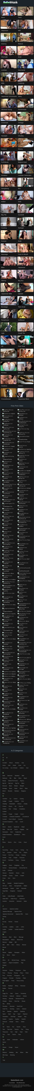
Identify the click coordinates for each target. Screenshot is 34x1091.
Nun (3, 955)
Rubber (4, 988)
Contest (4, 814)
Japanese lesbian (14, 909)
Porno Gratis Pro (22, 574)
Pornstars (9, 975)
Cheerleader (12, 803)
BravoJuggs (21, 669)
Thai (22, 1029)
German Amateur (13, 868)
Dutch (4, 837)
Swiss (17, 1021)
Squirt (19, 1014)
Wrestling (12, 1055)
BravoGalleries (21, 578)
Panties (11, 970)
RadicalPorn (21, 661)
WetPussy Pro (21, 434)
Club (10, 809)
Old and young (15, 960)
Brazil (21, 788)
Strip (25, 1016)
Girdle (4, 870)
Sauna (16, 993)
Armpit (14, 765)
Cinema (4, 806)
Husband (19, 891)
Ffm (20, 852)
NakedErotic (6, 735)
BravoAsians (6, 669)
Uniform (22, 1039)
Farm (17, 850)
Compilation (22, 809)
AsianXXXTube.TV (7, 486)
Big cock (10, 783)
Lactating (5, 926)
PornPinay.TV (6, 552)
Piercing (10, 973)
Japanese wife (19, 914)
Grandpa (5, 875)
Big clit (4, 783)
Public (24, 978)
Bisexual (5, 785)
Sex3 (11, 632)
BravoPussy (6, 474)
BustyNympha (6, 444)
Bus (3, 793)
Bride (26, 788)
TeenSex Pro (6, 559)
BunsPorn (20, 694)
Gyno (14, 878)
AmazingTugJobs (22, 651)
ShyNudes (5, 454)
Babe (4, 775)
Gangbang (16, 865)
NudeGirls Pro (21, 457)
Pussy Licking (20, 980)
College (15, 809)
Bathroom (5, 778)
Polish (27, 973)
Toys (4, 1034)
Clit (15, 806)
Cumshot (20, 819)
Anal (23, 762)
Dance (4, 826)
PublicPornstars (6, 501)
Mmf (8, 944)
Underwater (15, 1039)
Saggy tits (5, 993)
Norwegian (16, 952)
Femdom (9, 852)
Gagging (5, 865)
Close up (21, 806)
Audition (22, 768)
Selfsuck (18, 996)
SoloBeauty (5, 425)
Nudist (23, 952)
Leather (4, 929)
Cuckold (4, 819)
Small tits (5, 1008)
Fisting (17, 855)
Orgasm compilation (14, 962)
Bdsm (20, 778)
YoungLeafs (5, 563)
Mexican (5, 942)
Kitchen (10, 921)
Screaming (23, 993)
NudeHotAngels (22, 530)
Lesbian (10, 929)
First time (10, 855)
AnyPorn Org (6, 537)
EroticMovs (21, 727)
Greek (16, 875)
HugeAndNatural (22, 605)
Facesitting (5, 850)
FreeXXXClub (21, 734)
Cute (16, 821)
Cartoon (15, 798)
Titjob (21, 1032)
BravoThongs (6, 725)
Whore (21, 1052)
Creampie (5, 816)
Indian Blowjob (11, 896)
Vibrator (4, 1047)
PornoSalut (5, 644)
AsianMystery (6, 743)
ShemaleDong (6, 602)
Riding (16, 985)
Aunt (27, 768)
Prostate (11, 978)
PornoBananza (21, 474)
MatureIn (14, 674)
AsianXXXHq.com (7, 432)
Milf (16, 942)
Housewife (23, 888)
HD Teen (5, 885)
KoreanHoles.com (22, 644)
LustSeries (20, 705)
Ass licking (5, 768)
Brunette (10, 791)
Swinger (11, 1021)
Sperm (4, 1014)
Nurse (8, 955)
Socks (18, 1008)
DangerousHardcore (7, 611)
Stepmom (25, 1014)
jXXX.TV (29, 657)
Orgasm (4, 962)
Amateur (17, 762)
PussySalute (6, 571)
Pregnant (5, 978)
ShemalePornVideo (22, 439)
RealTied (29, 449)
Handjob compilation (19, 883)
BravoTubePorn (6, 544)
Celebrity (17, 801)
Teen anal (9, 1029)
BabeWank (20, 415)
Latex (17, 926)
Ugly (4, 1039)
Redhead (10, 985)
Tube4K (13, 446)
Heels (10, 885)
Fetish (15, 852)
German (4, 868)
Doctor (16, 829)
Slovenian (12, 1006)
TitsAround (5, 497)
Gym (9, 878)
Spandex (9, 1011)
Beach (25, 778)
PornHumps (21, 468)
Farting (22, 850)
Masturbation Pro (22, 522)
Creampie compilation (15, 816)
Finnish (4, 855)
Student (4, 1019)
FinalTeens (20, 419)
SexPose (20, 482)
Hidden (25, 885)
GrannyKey (5, 699)
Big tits (17, 783)
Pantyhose (18, 970)
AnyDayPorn (6, 556)
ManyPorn (5, 687)
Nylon (13, 955)
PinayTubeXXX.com (8, 630)
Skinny (8, 1003)
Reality (4, 985)
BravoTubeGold (6, 654)
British (4, 791)
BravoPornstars (22, 503)
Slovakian (5, 1006)
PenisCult (20, 447)
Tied (11, 1032)
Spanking (22, 1011)
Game (10, 865)
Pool (4, 975)
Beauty (4, 780)
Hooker (12, 888)
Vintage (10, 1047)
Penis (4, 973)
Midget (10, 942)
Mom (13, 944)
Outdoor (4, 965)
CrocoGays (5, 514)
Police (21, 973)
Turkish (14, 1034)
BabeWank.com (11, 2)
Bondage (5, 788)
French (4, 860)
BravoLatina (6, 417)
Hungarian (12, 891)
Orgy (22, 962)
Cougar (10, 814)
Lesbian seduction (19, 929)
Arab (9, 765)
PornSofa (5, 529)
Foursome (22, 857)
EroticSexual (21, 730)
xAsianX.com (6, 706)
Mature (13, 939)
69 (3, 757)
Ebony (4, 842)
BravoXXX (5, 525)
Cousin (22, 814)
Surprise (11, 1019)
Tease (24, 1026)
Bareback (17, 775)
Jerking (4, 916)
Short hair (16, 1001)
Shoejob (4, 1001)
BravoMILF (5, 489)
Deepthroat (16, 826)
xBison (12, 573)
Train (8, 1034)
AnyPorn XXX (6, 429)
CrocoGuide (5, 521)
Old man (23, 960)
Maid (10, 937)
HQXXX (13, 413)
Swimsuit (5, 1021)
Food (10, 857)
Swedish (24, 1019)
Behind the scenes (13, 780)
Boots (10, 788)
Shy (3, 1003)
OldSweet (5, 463)
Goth (23, 873)
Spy (14, 1014)
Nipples (10, 952)
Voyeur (16, 1047)
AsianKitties (21, 742)
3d (6, 757)
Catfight (4, 801)
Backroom (10, 775)
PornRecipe (21, 738)
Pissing (16, 973)
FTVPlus (29, 683)
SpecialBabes (6, 617)
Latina (22, 926)
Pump (12, 980)
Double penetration (7, 834)
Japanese (5, 909)
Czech (21, 821)
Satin (11, 993)
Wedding (11, 1052)
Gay (23, 865)
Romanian (22, 985)
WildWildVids (6, 467)
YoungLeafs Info (7, 440)
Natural (4, 952)
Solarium (24, 1008)
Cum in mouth (12, 819)
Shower (23, 1001)
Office (4, 960)
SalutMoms (21, 511)
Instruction (11, 901)
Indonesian (22, 898)
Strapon (20, 1016)
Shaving (4, 998)
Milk (4, 944)
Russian (10, 988)
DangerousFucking (7, 459)
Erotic (20, 842)
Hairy (4, 883)
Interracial (19, 901)
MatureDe (20, 690)
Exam (25, 842)
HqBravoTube (21, 609)
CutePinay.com (21, 486)
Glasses (5, 873)
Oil (8, 960)
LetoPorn (20, 593)
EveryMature (21, 698)
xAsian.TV (5, 636)
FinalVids (20, 460)
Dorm (11, 832)
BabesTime (5, 650)
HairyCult (5, 533)
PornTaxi (29, 611)
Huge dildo (5, 891)
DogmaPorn (5, 680)
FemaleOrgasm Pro (7, 506)
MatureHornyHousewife (23, 571)
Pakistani (5, 970)
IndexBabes (6, 625)
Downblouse (17, 834)
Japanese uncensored (8, 914)
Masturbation (6, 939)
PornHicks (5, 478)
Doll (27, 829)
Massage (21, 937)
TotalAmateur (21, 632)
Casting (22, 798)
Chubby (25, 803)
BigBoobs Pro (21, 464)
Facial (11, 850)
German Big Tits (23, 868)
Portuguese (17, 975)
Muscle (4, 947)
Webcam (5, 1052)
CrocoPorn (20, 625)
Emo (15, 842)
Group (4, 878)
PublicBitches (21, 665)
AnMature (20, 549)
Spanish (16, 1011)
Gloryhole (11, 873)
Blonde (16, 785)
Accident (5, 762)
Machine (5, 937)
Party (24, 970)
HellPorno (5, 718)
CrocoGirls (20, 709)
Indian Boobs (20, 896)
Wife (27, 1052)
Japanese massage (7, 911)
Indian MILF (5, 898)
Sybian (22, 1021)
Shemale (11, 998)
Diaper (23, 826)
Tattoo (8, 1026)
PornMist (5, 665)
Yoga (4, 1060)
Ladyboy (11, 926)
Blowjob (22, 785)
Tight (16, 1032)
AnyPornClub (21, 713)
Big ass (22, 780)
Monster (24, 944)
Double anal (18, 832)
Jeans (26, 914)
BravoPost (5, 591)
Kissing (4, 921)
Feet (4, 852)
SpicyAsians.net (22, 518)
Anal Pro (13, 613)
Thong (27, 1029)
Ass (25, 765)
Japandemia (6, 722)
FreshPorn (5, 577)
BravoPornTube (6, 703)
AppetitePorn (21, 647)
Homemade (5, 888)
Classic (10, 806)
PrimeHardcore (21, 537)
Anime (4, 765)
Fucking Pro (21, 426)
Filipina (25, 852)
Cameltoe (5, 798)
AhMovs (13, 676)
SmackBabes (21, 640)
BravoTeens (21, 590)
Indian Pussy (14, 898)
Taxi (13, 1026)
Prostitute (18, 978)
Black (10, 785)
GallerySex (20, 507)
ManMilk (29, 470)
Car (10, 798)
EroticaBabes (6, 482)
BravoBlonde (6, 714)
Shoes (10, 1001)
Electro (9, 842)
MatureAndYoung (7, 731)
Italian (25, 901)
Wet (17, 1052)
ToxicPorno (21, 636)
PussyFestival (6, 493)
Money (18, 944)
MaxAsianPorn (21, 673)
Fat (27, 850)
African (11, 762)
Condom (5, 811)
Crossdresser (26, 816)
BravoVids (5, 567)
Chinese (19, 803)
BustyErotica (6, 540)
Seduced (12, 996)
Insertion (5, 901)
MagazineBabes (7, 587)
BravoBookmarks (22, 422)
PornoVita (5, 691)
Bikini (23, 783)
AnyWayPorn (6, 421)
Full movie (10, 860)
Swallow (17, 1019)
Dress (23, 834)
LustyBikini (20, 526)
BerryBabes (21, 556)
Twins (19, 1034)
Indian (4, 896)
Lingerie (4, 932)
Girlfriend (10, 870)
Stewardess (5, 1016)
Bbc (11, 778)
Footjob (15, 857)
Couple (16, 814)
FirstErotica (5, 548)
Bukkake (17, 791)
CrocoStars (21, 534)
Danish (9, 826)
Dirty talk (9, 829)
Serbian (25, 996)
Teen (4, 1029)
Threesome (5, 1032)
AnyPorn (13, 671)
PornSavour (5, 450)
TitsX (10, 646)
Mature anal (20, 939)
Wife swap (5, 1055)
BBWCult (20, 586)
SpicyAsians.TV (22, 615)
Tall (3, 1026)
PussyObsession (7, 739)
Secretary (5, 996)
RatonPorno (5, 470)
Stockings (13, 1016)
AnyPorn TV (21, 553)
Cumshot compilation (8, 821)
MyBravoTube (6, 518)
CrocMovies (21, 496)
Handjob (9, 883)
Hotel (17, 888)
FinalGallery (6, 436)
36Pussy (29, 719)
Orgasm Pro (21, 686)
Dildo (4, 829)
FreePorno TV (21, 453)
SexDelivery (21, 619)
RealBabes (5, 695)
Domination (5, 832)
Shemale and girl (20, 998)
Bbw (15, 778)
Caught (10, 801)
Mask (15, 937)
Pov (23, 975)
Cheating (5, 803)
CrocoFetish (21, 564)
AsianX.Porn (6, 661)
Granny (11, 875)
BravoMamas (6, 510)
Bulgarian (23, 791)
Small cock (19, 1006)
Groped (22, 875)
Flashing (24, 855)
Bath (23, 775)
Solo (4, 1011)
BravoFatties (21, 545)
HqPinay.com (21, 478)
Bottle (16, 788)
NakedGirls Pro (6, 583)
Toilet (26, 1032)
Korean (16, 921)
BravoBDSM (21, 515)
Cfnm (22, 801)
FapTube (13, 728)
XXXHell (29, 488)
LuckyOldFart (21, 676)
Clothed (4, 809)
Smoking (12, 1008)
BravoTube (5, 621)
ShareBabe (20, 597)
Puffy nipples (6, 980)
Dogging (22, 829)
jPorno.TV (20, 601)
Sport (9, 1014)
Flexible (4, 857)
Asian (19, 765)
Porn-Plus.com (21, 411)
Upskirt (4, 1042)
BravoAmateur (21, 723)
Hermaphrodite (17, 885)
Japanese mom (18, 911)
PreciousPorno (21, 717)
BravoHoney (6, 658)
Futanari (23, 860)
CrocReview (21, 492)
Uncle (8, 1039)
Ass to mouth (14, 768)
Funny (17, 860)
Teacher (18, 1026)
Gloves (17, 873)
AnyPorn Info (6, 411)
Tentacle (17, 1029)
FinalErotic (20, 499)
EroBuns (13, 579)
